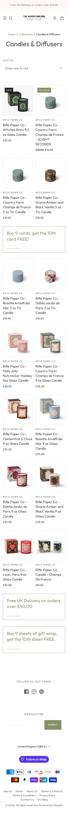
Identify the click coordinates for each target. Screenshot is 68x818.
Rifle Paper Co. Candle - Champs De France (48, 574)
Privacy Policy (47, 795)
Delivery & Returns (52, 791)
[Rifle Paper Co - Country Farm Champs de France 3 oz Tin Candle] (18, 173)
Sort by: (8, 60)
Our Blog (42, 799)
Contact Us (27, 799)
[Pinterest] (41, 691)
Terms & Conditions (24, 795)
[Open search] (11, 18)
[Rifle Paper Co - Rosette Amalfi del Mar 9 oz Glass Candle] (50, 410)
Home (11, 34)
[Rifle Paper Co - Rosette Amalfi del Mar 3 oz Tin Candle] (18, 274)
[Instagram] (34, 691)
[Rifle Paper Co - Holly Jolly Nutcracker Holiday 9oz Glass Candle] (18, 342)
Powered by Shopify (51, 805)
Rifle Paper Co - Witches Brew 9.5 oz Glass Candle (16, 130)
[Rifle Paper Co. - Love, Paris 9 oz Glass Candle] (18, 545)
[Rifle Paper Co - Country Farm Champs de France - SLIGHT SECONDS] (50, 101)
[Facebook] (26, 691)
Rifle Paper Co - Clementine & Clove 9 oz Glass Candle (17, 439)
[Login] (55, 18)
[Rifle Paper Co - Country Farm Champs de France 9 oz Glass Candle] (50, 342)
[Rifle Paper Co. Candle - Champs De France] (50, 545)
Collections (25, 34)
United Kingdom (32, 746)
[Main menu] (5, 18)
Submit (53, 724)
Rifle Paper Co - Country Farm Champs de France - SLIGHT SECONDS (50, 134)
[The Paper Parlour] (34, 17)
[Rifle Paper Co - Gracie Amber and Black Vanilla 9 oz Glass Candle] (50, 478)
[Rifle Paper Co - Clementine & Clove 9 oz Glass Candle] (18, 410)
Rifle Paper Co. (13, 119)
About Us (32, 791)
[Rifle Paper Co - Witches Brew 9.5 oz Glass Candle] (18, 101)
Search (7, 791)
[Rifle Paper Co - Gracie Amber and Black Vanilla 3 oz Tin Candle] (50, 173)
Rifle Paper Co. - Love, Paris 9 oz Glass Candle (15, 574)
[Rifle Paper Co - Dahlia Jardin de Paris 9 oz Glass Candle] (18, 478)
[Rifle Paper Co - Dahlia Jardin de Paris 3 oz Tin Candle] (50, 274)
